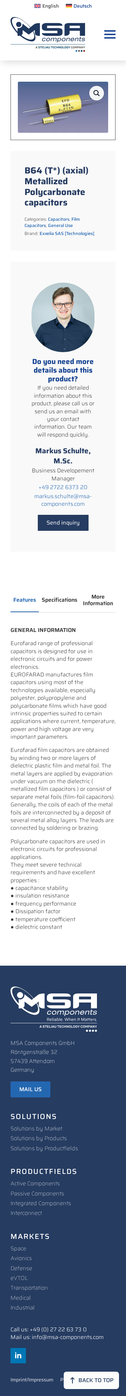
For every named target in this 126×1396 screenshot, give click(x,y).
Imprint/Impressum (31, 1380)
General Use (60, 225)
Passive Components (37, 1193)
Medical (20, 1297)
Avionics (21, 1258)
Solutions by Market (36, 1128)
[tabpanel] (62, 778)
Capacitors (58, 219)
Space (18, 1248)
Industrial (22, 1307)
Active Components (35, 1183)
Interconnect (26, 1213)
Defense (21, 1268)
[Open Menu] (109, 34)
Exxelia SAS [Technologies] (67, 233)
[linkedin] (18, 1355)
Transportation (29, 1287)
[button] (96, 93)
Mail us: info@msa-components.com (57, 1337)
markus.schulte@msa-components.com (63, 500)
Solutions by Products (38, 1138)
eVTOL (19, 1278)
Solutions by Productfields (44, 1148)
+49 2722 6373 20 (63, 487)
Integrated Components (40, 1203)
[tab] (24, 600)
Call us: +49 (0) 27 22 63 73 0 (48, 1329)
